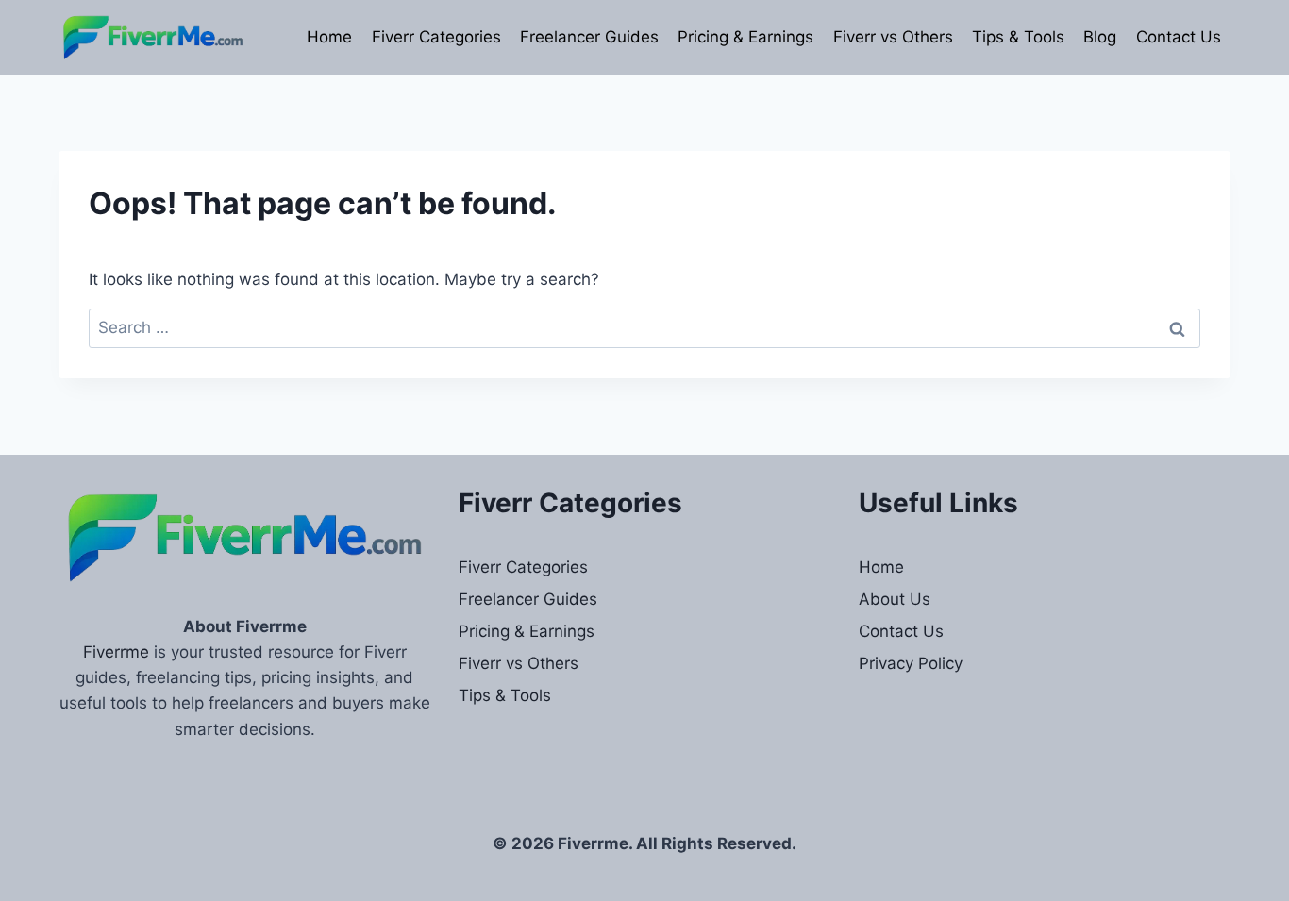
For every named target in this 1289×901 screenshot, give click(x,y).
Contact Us (1178, 36)
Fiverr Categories (436, 36)
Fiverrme (116, 651)
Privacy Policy (911, 663)
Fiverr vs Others (893, 36)
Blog (1099, 36)
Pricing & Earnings (745, 36)
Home (329, 36)
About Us (894, 599)
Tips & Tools (1018, 36)
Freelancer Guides (589, 36)
